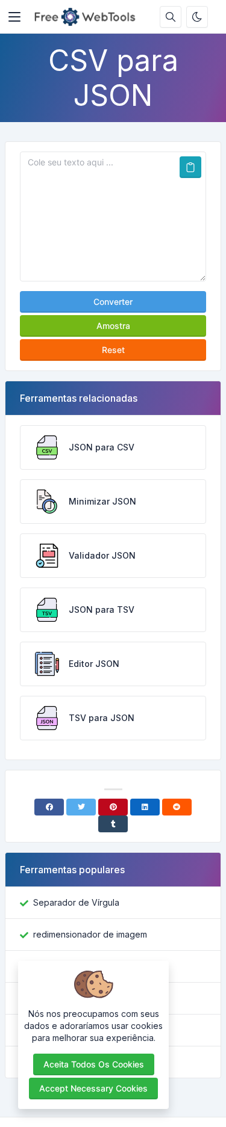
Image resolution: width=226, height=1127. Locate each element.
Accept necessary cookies (93, 1088)
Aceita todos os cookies (93, 1064)
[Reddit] (177, 807)
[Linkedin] (145, 807)
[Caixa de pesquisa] (170, 17)
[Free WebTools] (88, 16)
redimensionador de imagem (90, 934)
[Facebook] (49, 807)
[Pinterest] (113, 807)
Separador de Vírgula (76, 902)
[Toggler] (14, 16)
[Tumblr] (113, 823)
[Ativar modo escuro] (197, 17)
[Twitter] (81, 807)
